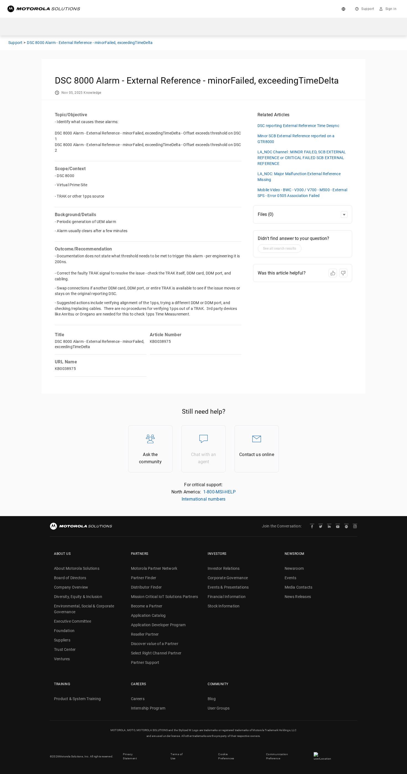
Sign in (391, 9)
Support (367, 9)
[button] (344, 214)
